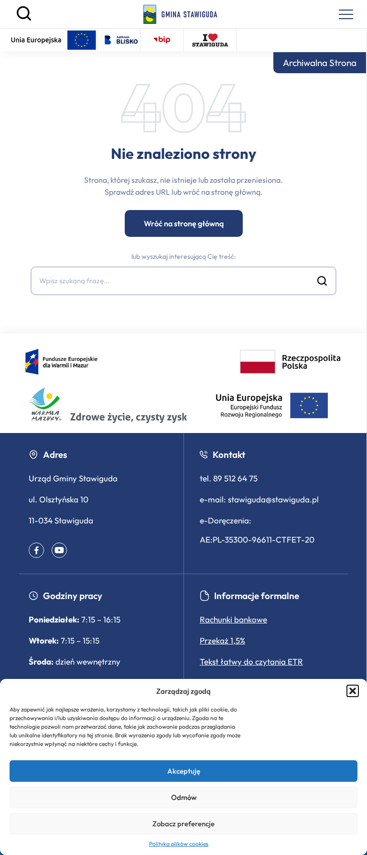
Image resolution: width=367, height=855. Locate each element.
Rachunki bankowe (233, 619)
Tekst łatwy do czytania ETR (251, 661)
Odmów (183, 797)
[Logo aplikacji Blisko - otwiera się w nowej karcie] (118, 40)
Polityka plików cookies (178, 843)
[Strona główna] (180, 14)
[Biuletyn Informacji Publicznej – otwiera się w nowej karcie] (161, 39)
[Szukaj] (24, 18)
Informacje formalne (256, 595)
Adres (55, 454)
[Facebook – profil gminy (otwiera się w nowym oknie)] (36, 550)
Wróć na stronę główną (184, 223)
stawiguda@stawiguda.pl (273, 499)
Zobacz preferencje (183, 823)
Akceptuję (183, 771)
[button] (352, 691)
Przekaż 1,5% (222, 640)
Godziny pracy (72, 595)
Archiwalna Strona (319, 62)
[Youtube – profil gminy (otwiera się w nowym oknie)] (59, 550)
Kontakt (229, 454)
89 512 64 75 (235, 478)
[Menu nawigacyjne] (346, 14)
